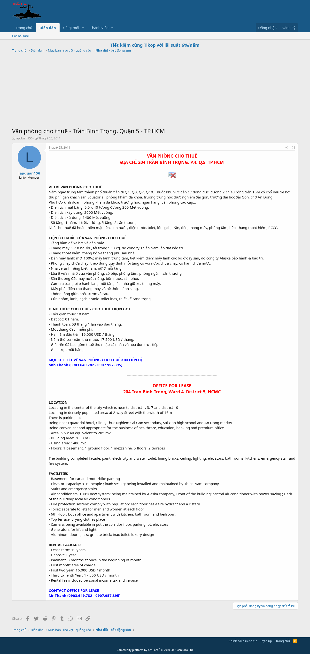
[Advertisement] (155, 90)
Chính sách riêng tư (243, 641)
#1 (293, 147)
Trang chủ (24, 27)
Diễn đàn (47, 27)
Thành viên (99, 27)
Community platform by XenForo (155, 650)
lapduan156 (24, 138)
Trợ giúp (266, 641)
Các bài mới (20, 36)
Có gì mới (71, 27)
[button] (83, 27)
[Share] (287, 148)
